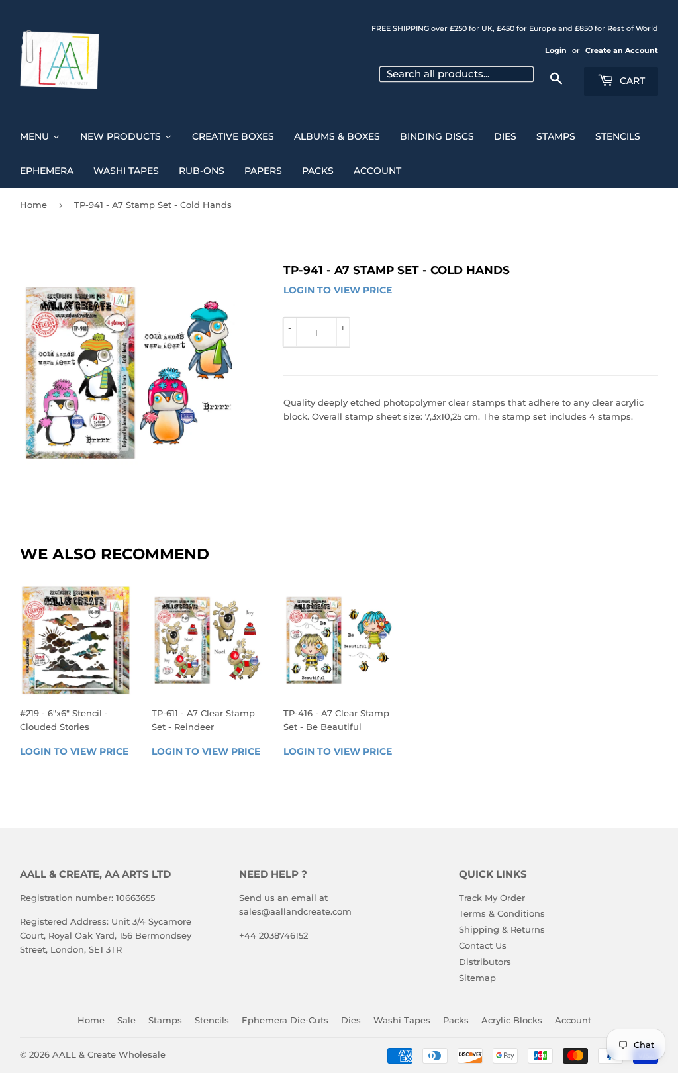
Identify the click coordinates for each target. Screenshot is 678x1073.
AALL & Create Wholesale (109, 1054)
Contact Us (483, 945)
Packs (456, 1020)
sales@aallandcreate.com (295, 911)
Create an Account (621, 50)
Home (33, 204)
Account (573, 1020)
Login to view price (337, 290)
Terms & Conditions (502, 913)
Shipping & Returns (502, 929)
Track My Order (492, 897)
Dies (351, 1020)
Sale (126, 1020)
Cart (631, 81)
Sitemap (477, 977)
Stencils (212, 1020)
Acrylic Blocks (511, 1020)
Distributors (485, 961)
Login (556, 50)
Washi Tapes (401, 1020)
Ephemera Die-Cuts (285, 1020)
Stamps (165, 1020)
